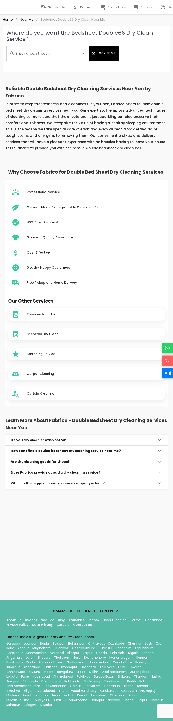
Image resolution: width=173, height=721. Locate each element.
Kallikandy (72, 681)
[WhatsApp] (167, 348)
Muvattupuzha (17, 700)
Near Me (27, 19)
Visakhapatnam (114, 671)
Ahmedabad (63, 676)
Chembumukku (84, 648)
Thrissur (106, 648)
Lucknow (61, 648)
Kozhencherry (95, 657)
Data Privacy (42, 624)
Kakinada (146, 681)
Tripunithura (144, 648)
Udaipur (157, 700)
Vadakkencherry (83, 690)
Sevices (31, 620)
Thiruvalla (107, 667)
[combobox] (48, 53)
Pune (25, 676)
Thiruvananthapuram (23, 686)
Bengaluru (65, 671)
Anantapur (31, 667)
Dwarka (46, 705)
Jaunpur (30, 643)
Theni (63, 690)
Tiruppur (140, 676)
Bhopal (129, 700)
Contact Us (82, 624)
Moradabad (46, 690)
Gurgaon (13, 643)
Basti (148, 643)
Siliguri (28, 690)
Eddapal (148, 653)
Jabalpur (13, 667)
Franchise (77, 620)
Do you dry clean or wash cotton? (39, 440)
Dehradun (112, 686)
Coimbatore (122, 662)
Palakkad (83, 676)
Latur (30, 657)
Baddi (131, 681)
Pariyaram (93, 686)
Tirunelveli (98, 695)
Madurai (12, 695)
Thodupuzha (114, 681)
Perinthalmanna (35, 695)
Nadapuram (76, 662)
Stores (93, 620)
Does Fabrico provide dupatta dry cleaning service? (55, 472)
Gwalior (135, 667)
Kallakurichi (108, 690)
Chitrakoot (96, 643)
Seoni (55, 695)
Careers (63, 624)
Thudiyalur (41, 700)
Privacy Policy (17, 624)
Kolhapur (13, 705)
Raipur (88, 653)
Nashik (156, 676)
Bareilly (140, 662)
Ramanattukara (51, 662)
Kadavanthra (36, 653)
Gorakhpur (14, 653)
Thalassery (91, 681)
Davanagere (51, 681)
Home (8, 19)
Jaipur (142, 700)
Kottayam (129, 690)
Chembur (117, 695)
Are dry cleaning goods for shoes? (40, 461)
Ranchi (142, 686)
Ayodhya (13, 690)
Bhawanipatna (55, 686)
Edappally (123, 648)
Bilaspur (73, 653)
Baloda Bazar (104, 676)
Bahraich (117, 653)
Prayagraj (147, 690)
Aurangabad (140, 671)
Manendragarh (121, 657)
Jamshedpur (99, 662)
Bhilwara (124, 676)
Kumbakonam (76, 700)
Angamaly (14, 657)
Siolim (93, 671)
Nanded (114, 700)
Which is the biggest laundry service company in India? (58, 483)
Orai (159, 643)
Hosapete (88, 667)
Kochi (30, 662)
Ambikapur (68, 667)
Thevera (43, 657)
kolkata (12, 676)
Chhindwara (15, 671)
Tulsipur (58, 643)
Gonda (101, 653)
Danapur (97, 700)
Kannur (141, 657)
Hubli (122, 667)
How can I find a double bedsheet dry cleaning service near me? (66, 451)
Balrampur (76, 643)
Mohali (69, 695)
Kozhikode (116, 643)
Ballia (10, 648)
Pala (77, 657)
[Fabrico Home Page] (21, 7)
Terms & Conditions (146, 620)
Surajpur (12, 681)
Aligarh (133, 653)
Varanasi (57, 653)
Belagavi (30, 705)
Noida (44, 643)
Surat (57, 700)
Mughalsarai (41, 648)
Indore (49, 671)
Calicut (75, 686)
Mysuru (34, 671)
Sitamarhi (30, 681)
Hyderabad (41, 676)
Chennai (134, 643)
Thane (128, 686)
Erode (81, 671)
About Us (13, 620)
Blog (61, 620)
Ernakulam (14, 662)
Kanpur (23, 648)
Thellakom (62, 657)
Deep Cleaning (114, 620)
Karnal (82, 695)
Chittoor (50, 667)
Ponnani (135, 695)
